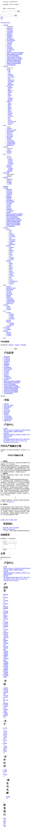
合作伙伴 (5, 146)
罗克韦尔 (11, 272)
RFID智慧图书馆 (10, 226)
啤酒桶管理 (9, 197)
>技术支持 (9, 165)
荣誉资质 (8, 326)
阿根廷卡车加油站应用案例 (13, 224)
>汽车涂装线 (9, 31)
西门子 (11, 269)
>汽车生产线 (9, 134)
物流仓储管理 (9, 289)
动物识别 (11, 247)
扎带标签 (11, 257)
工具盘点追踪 (9, 298)
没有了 (5, 519)
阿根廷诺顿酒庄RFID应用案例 (14, 215)
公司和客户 (12, 318)
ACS (10, 278)
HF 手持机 (11, 235)
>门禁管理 (9, 43)
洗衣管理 (8, 297)
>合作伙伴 (9, 151)
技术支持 (8, 320)
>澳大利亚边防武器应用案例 (13, 61)
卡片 (10, 256)
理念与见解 (6, 173)
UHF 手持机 (12, 236)
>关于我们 (9, 157)
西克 (10, 265)
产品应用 (5, 25)
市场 (4, 125)
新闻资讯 (8, 321)
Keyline (11, 279)
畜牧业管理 (9, 189)
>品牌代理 (9, 101)
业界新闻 (11, 324)
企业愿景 (11, 315)
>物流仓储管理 (10, 131)
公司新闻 (11, 323)
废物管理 (8, 295)
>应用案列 (9, 176)
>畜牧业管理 (9, 28)
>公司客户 (9, 153)
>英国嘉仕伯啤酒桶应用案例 (13, 60)
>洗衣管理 (9, 139)
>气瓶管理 (9, 37)
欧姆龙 (11, 274)
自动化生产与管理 (11, 288)
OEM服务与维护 (10, 301)
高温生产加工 (9, 303)
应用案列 (8, 329)
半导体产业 (9, 191)
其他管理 (8, 212)
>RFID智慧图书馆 (10, 65)
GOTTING (11, 275)
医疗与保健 (9, 294)
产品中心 (5, 66)
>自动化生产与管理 (11, 130)
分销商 (8, 306)
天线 (10, 238)
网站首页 (5, 186)
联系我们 (5, 177)
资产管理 (8, 206)
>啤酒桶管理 (9, 36)
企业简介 (11, 314)
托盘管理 (8, 195)
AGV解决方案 (10, 211)
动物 (10, 230)
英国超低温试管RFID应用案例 (14, 220)
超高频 (11, 252)
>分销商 (8, 150)
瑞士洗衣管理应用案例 (12, 217)
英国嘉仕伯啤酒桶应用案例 (13, 221)
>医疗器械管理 (10, 39)
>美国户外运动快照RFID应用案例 (15, 52)
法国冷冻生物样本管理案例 (13, 218)
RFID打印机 (12, 239)
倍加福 (11, 263)
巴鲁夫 (11, 271)
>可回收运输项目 (10, 142)
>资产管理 (9, 45)
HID (10, 262)
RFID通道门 (12, 241)
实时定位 (8, 207)
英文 (2, 18)
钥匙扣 (11, 254)
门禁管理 (8, 204)
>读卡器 (8, 69)
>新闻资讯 (9, 166)
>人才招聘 (9, 183)
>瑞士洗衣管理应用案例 (12, 55)
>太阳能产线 (9, 32)
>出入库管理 (9, 42)
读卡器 (8, 229)
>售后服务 (9, 182)
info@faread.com (10, 501)
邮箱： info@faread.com (9, 529)
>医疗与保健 (9, 136)
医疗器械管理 (9, 200)
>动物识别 (9, 128)
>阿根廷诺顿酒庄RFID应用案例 (14, 54)
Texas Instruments (13, 281)
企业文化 (11, 317)
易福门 (11, 268)
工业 (10, 232)
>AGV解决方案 (10, 49)
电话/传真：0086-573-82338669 (11, 527)
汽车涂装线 (9, 192)
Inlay (10, 253)
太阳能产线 (9, 194)
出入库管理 (9, 203)
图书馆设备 (12, 244)
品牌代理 (8, 260)
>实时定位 (9, 46)
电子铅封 (11, 259)
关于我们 (8, 312)
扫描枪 (11, 242)
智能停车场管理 (10, 201)
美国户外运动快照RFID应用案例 (14, 214)
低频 (10, 248)
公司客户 (8, 309)
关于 (4, 154)
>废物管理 (9, 137)
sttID (10, 277)
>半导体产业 (9, 29)
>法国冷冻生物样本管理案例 (13, 57)
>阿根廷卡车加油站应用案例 (13, 63)
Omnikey (11, 233)
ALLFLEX (11, 282)
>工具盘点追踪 (10, 140)
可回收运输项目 (10, 300)
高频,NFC (11, 250)
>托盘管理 (9, 34)
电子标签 (8, 245)
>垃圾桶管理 (9, 48)
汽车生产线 (9, 292)
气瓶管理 (8, 198)
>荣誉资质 (9, 171)
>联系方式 (9, 180)
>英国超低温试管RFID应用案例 (14, 58)
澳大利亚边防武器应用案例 (13, 223)
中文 (2, 17)
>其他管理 (9, 51)
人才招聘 (8, 335)
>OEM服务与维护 (10, 143)
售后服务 (8, 334)
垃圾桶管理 (9, 209)
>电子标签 (9, 86)
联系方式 (8, 332)
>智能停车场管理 (10, 40)
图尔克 (11, 266)
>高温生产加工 (10, 145)
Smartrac (11, 283)
